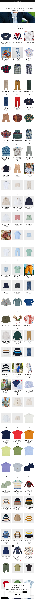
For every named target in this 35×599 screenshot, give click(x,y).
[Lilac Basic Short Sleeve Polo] (6, 467)
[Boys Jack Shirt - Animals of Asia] (29, 118)
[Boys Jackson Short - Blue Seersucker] (29, 384)
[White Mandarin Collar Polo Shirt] (6, 185)
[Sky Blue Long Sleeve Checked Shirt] (6, 534)
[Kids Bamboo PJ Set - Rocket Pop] (6, 384)
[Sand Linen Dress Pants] (29, 185)
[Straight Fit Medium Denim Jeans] (29, 285)
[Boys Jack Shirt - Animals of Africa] (29, 550)
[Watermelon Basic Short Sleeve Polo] (17, 434)
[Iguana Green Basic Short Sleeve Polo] (17, 451)
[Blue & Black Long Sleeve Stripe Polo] (6, 368)
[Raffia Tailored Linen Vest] (29, 402)
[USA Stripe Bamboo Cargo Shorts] (17, 36)
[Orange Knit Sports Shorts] (29, 269)
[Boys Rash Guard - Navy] (29, 302)
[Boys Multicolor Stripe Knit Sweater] (17, 501)
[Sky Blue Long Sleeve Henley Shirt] (29, 168)
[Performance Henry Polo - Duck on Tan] (17, 151)
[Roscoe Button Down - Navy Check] (29, 69)
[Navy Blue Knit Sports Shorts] (6, 285)
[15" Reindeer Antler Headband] (17, 319)
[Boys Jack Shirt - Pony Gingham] (29, 319)
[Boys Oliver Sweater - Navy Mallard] (29, 101)
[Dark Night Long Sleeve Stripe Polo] (6, 518)
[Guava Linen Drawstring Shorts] (17, 217)
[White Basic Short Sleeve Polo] (29, 418)
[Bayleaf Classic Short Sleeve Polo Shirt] (29, 252)
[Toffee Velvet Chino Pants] (29, 335)
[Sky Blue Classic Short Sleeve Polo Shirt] (17, 235)
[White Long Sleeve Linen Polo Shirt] (17, 201)
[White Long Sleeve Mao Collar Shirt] (6, 418)
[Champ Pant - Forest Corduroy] (29, 85)
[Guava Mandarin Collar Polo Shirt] (6, 235)
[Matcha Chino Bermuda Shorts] (6, 484)
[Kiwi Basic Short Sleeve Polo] (17, 568)
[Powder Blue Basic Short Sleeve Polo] (29, 451)
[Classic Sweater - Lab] (6, 36)
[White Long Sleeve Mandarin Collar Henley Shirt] (6, 217)
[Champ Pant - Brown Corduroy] (17, 85)
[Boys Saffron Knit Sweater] (29, 501)
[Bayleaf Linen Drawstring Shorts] (29, 217)
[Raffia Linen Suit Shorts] (17, 418)
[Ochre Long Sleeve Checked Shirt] (17, 534)
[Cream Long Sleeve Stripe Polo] (6, 352)
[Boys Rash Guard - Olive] (17, 302)
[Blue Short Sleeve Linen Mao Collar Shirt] (17, 467)
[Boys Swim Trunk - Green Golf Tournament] (6, 302)
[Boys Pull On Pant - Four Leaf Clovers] (6, 568)
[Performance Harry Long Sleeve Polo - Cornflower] (6, 151)
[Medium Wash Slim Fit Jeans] (29, 352)
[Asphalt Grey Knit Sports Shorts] (17, 285)
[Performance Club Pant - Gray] (29, 151)
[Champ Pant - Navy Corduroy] (6, 101)
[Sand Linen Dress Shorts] (17, 185)
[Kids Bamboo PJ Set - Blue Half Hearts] (17, 52)
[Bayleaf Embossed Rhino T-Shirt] (17, 269)
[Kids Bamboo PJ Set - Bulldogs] (29, 368)
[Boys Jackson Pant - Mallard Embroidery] (6, 118)
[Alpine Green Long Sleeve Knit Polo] (17, 335)
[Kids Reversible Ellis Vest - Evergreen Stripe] (17, 134)
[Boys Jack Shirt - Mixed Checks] (17, 118)
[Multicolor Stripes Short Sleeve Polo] (17, 484)
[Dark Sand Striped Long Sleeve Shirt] (6, 335)
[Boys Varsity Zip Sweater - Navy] (6, 168)
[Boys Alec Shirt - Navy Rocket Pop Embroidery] (17, 384)
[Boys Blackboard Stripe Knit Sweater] (6, 501)
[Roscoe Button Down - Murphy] (17, 69)
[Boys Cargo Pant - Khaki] (17, 168)
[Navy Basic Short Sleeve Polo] (6, 434)
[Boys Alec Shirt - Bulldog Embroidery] (17, 368)
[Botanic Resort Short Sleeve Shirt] (6, 402)
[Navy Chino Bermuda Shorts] (29, 467)
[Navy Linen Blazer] (29, 201)
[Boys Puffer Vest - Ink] (6, 550)
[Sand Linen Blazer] (6, 201)
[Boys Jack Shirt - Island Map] (29, 52)
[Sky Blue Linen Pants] (17, 252)
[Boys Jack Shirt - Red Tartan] (6, 69)
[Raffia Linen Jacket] (17, 402)
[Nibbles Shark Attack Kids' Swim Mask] (6, 52)
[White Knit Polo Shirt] (29, 36)
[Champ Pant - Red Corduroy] (17, 101)
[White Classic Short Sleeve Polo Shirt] (6, 252)
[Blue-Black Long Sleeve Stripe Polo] (17, 352)
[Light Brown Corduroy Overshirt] (17, 518)
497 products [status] (20, 28)
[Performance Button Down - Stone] (29, 134)
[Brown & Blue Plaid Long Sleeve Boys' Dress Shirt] (17, 550)
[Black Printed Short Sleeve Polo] (29, 568)
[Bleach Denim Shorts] (6, 269)
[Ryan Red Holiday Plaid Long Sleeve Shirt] (29, 484)
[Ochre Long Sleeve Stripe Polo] (29, 518)
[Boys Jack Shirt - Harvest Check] (6, 134)
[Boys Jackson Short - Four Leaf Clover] (6, 319)
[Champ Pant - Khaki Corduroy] (6, 85)
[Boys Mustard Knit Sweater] (29, 534)
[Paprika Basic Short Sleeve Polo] (29, 434)
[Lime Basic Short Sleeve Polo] (6, 451)
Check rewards (4, 598)
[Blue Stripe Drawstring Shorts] (29, 235)
